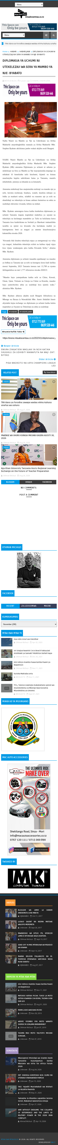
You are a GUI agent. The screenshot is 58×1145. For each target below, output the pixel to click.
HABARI (13, 51)
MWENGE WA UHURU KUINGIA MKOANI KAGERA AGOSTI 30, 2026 (27, 436)
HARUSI (10, 902)
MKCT (53, 1142)
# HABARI (13, 311)
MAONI (47, 606)
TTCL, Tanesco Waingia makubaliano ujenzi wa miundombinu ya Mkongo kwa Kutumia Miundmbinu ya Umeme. (34, 688)
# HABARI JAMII (26, 311)
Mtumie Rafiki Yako (12, 331)
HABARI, (35, 80)
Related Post (10, 372)
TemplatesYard (30, 1136)
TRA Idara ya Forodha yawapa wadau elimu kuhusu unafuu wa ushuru (26, 404)
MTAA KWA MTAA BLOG (10, 1139)
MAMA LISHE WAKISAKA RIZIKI (30, 1010)
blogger (10, 482)
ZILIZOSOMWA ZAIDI (29, 606)
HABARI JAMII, (44, 80)
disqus (28, 482)
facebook (47, 482)
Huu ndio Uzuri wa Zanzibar (26, 639)
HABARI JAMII (25, 51)
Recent (10, 606)
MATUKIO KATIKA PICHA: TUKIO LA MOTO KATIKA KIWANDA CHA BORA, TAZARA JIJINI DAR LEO (35, 998)
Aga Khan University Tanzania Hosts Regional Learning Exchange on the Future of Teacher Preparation (28, 469)
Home (5, 51)
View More (50, 372)
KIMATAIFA (11, 1050)
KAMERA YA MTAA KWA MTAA (20, 976)
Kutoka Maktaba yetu (23, 674)
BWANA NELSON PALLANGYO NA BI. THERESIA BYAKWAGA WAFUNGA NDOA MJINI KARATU (35, 959)
